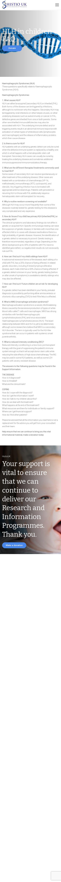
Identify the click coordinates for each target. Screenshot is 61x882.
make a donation (30, 435)
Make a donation (14, 545)
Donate (12, 48)
